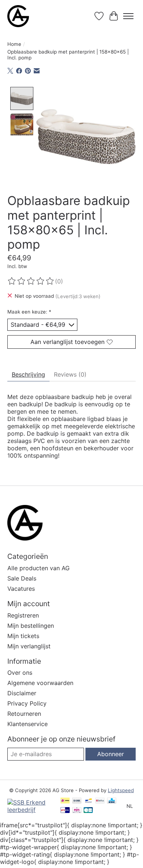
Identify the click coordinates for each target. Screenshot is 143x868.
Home (14, 44)
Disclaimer (21, 693)
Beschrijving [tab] (28, 374)
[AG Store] (18, 16)
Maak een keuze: (29, 312)
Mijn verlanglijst (29, 646)
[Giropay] (65, 810)
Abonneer (110, 754)
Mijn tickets (23, 636)
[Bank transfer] (77, 801)
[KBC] (111, 801)
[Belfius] (99, 801)
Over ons (19, 672)
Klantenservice (27, 724)
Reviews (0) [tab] (70, 374)
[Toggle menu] (128, 16)
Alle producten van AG (38, 568)
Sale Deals (21, 578)
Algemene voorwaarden (40, 682)
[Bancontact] (88, 801)
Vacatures (21, 588)
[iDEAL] (65, 801)
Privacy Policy (27, 703)
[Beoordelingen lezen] (31, 281)
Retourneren (24, 713)
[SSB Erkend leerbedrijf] (30, 809)
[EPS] (76, 810)
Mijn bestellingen (30, 625)
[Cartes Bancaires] (88, 810)
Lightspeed (121, 790)
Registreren (23, 615)
